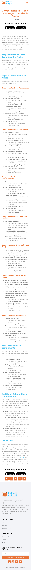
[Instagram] (13, 561)
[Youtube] (20, 561)
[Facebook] (9, 561)
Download (21, 457)
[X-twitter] (16, 561)
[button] (27, 3)
